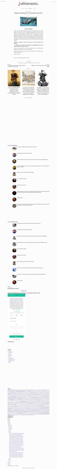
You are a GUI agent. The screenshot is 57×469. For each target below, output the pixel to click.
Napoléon (44, 407)
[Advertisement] (14, 139)
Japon (23, 403)
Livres (34, 8)
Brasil (16, 393)
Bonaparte (32, 392)
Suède (13, 413)
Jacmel (45, 402)
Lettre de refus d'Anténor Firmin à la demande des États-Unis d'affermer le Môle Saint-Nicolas (32, 242)
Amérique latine (21, 390)
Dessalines (43, 396)
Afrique (9, 350)
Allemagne (16, 390)
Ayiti (28, 391)
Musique (40, 407)
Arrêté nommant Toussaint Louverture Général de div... (16, 442)
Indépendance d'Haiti (18, 402)
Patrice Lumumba (41, 409)
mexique (28, 407)
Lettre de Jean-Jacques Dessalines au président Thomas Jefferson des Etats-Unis (30, 267)
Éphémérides (30, 8)
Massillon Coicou (16, 407)
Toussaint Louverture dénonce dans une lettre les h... (16, 453)
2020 (8, 462)
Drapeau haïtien (44, 397)
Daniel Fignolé (26, 396)
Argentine (12, 391)
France (19, 399)
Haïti (9, 356)
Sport (11, 413)
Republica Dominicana (20, 411)
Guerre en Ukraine (46, 400)
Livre (14, 406)
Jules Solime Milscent (33, 404)
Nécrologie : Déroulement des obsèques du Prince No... (16, 444)
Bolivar (29, 392)
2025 (8, 419)
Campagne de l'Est (42, 393)
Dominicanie (10, 354)
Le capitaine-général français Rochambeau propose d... (16, 436)
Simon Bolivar (42, 412)
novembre (9, 426)
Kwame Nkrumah (47, 404)
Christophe (28, 394)
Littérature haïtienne (10, 406)
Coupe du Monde (35, 395)
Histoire (9, 402)
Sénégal (39, 412)
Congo (11, 395)
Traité (48, 413)
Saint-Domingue (47, 411)
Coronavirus (31, 395)
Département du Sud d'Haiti (38, 396)
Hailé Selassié (18, 401)
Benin (48, 391)
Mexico (23, 407)
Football (11, 399)
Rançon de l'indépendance (33, 410)
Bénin (8, 392)
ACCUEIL (23, 8)
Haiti (22, 401)
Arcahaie (47, 390)
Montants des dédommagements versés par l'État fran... (16, 433)
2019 (8, 463)
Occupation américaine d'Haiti (42, 408)
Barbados (34, 391)
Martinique (47, 406)
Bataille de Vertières (38, 391)
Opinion (9, 409)
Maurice (20, 407)
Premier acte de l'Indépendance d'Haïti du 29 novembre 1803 (26, 146)
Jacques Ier (47, 402)
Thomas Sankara (27, 413)
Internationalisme (10, 358)
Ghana (8, 400)
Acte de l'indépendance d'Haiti (28, 389)
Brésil (18, 393)
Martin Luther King (43, 406)
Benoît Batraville (12, 392)
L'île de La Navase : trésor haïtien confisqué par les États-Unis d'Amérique (29, 223)
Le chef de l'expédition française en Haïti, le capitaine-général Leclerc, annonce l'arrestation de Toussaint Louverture (33, 166)
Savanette (23, 412)
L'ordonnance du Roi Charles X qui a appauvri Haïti (16, 434)
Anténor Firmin (40, 390)
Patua (45, 409)
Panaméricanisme (34, 409)
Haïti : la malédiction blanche (21, 178)
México (25, 407)
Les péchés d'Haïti (20, 197)
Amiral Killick (26, 390)
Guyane (14, 401)
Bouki (41, 392)
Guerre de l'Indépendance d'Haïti (39, 400)
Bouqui (11, 393)
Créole (46, 395)
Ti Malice (31, 413)
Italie (42, 402)
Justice (41, 404)
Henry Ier (47, 401)
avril (9, 459)
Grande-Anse (14, 400)
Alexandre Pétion (10, 351)
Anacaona (29, 390)
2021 (8, 424)
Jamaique (20, 403)
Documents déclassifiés (28, 397)
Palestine (25, 409)
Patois (37, 409)
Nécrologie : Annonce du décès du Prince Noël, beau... (16, 445)
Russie (43, 411)
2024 (8, 420)
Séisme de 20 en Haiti (30, 412)
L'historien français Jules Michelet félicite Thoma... (15, 435)
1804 (12, 389)
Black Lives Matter (20, 392)
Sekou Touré (35, 412)
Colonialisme (10, 352)
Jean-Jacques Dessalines (11, 359)
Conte (28, 395)
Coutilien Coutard (40, 395)
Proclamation (15, 410)
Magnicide (26, 406)
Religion (11, 411)
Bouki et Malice (44, 392)
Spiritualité (9, 413)
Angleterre (37, 390)
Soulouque (47, 412)
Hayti (32, 401)
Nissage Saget (35, 408)
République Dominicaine (28, 411)
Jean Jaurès (26, 403)
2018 (8, 464)
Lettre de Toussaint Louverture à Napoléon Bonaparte (25, 172)
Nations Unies (20, 408)
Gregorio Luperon (23, 400)
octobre (9, 427)
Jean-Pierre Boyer (12, 404)
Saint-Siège (10, 412)
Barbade (32, 391)
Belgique (43, 391)
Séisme (26, 412)
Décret (29, 396)
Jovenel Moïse (28, 404)
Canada (46, 393)
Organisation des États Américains (19, 409)
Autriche (26, 391)
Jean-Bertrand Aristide (31, 403)
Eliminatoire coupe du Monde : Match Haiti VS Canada (16, 450)
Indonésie (23, 402)
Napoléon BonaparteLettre (15, 408)
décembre (9, 425)
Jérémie (17, 404)
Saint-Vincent (14, 412)
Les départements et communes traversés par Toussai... (16, 449)
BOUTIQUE (26, 8)
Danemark (22, 396)
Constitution (24, 395)
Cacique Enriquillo (26, 393)
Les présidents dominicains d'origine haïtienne (24, 153)
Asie (23, 391)
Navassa (24, 408)
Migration (34, 407)
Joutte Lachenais (23, 404)
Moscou (37, 407)
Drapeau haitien (39, 397)
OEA (48, 408)
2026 (8, 418)
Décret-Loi (33, 396)
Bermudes (16, 392)
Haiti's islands (29, 401)
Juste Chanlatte (38, 404)
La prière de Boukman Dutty (21, 255)
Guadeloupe (27, 400)
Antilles (44, 390)
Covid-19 (44, 395)
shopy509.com (10, 287)
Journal (19, 404)
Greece (19, 400)
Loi (16, 406)
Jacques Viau (16, 403)
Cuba (10, 396)
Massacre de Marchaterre (10, 407)
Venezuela (9, 361)
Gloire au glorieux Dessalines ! (13, 451)
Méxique (31, 407)
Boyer (13, 393)
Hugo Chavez (12, 402)
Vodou (9, 362)
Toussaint (36, 413)
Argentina (9, 391)
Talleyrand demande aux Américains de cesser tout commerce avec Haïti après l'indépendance (32, 159)
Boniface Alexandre (37, 392)
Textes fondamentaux (21, 413)
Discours (23, 397)
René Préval (15, 411)
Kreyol (43, 404)
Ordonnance (12, 409)
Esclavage (9, 355)
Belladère (46, 391)
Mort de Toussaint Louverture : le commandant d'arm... (16, 452)
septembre (9, 428)
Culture (9, 353)
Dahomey (19, 396)
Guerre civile (33, 400)
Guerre (30, 400)
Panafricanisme (28, 409)
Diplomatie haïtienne (16, 397)
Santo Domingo (18, 412)
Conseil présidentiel (20, 395)
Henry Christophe (10, 357)
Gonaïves (11, 400)
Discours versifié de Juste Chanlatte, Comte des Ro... (16, 443)
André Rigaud (33, 390)
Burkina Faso (21, 393)
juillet (9, 431)
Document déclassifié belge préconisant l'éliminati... (16, 441)
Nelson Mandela (31, 408)
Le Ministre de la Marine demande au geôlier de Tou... (16, 454)
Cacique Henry (30, 393)
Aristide (15, 391)
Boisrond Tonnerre (25, 392)
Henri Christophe (36, 401)
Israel (40, 402)
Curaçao (16, 396)
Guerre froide (9, 401)
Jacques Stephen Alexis (11, 403)
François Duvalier (35, 399)
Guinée (12, 401)
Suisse (16, 413)
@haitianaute (24, 291)
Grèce (17, 400)
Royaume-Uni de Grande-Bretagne (37, 411)
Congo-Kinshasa (15, 395)
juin (8, 432)
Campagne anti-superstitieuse (36, 393)
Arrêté (17, 391)
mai (8, 458)
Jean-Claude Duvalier (38, 403)
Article (20, 391)
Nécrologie (27, 408)
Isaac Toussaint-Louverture (35, 402)
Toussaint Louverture (11, 360)
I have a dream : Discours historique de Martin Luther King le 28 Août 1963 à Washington (31, 274)
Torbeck (33, 413)
